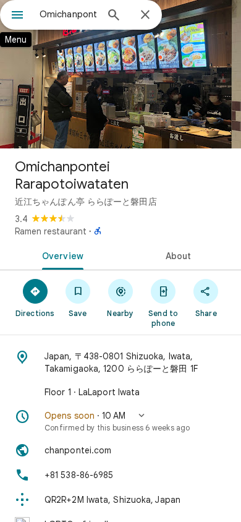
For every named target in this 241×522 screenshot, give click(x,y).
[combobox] (68, 14)
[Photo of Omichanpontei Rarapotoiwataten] (120, 74)
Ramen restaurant (51, 231)
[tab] (60, 255)
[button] (120, 421)
